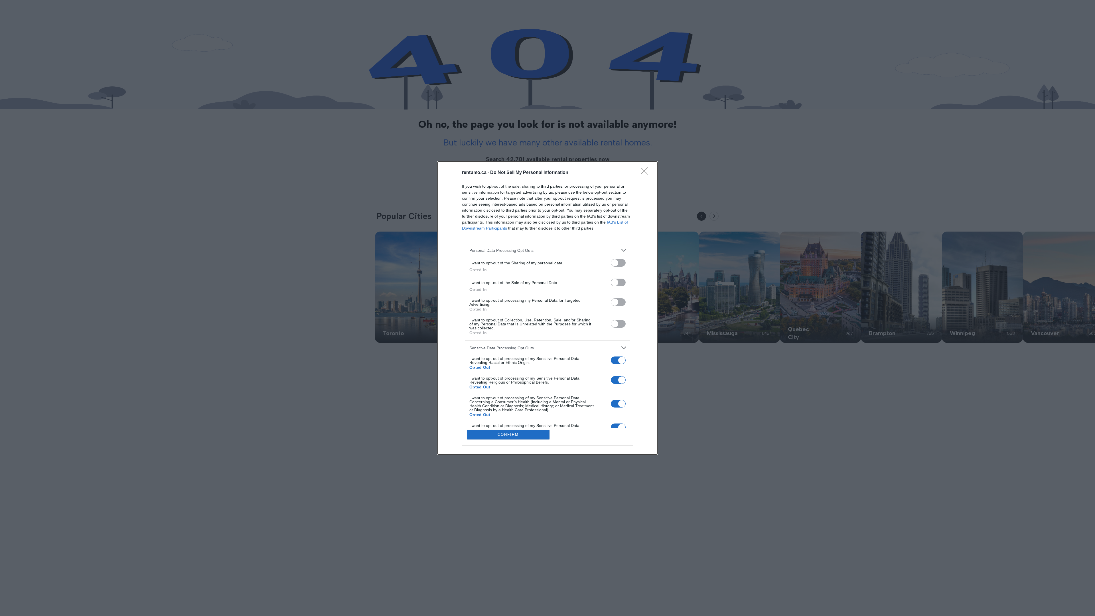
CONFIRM (508, 434)
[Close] (646, 172)
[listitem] (547, 250)
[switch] (618, 263)
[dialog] (547, 308)
